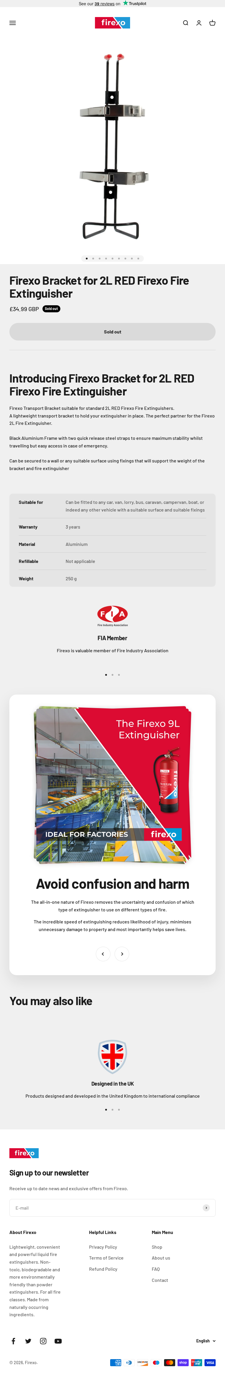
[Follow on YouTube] (58, 1341)
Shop (157, 1247)
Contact (160, 1280)
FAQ (156, 1269)
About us (161, 1257)
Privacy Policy (103, 1247)
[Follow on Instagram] (43, 1341)
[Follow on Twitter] (28, 1341)
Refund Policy (103, 1269)
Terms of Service (106, 1257)
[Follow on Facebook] (13, 1341)
